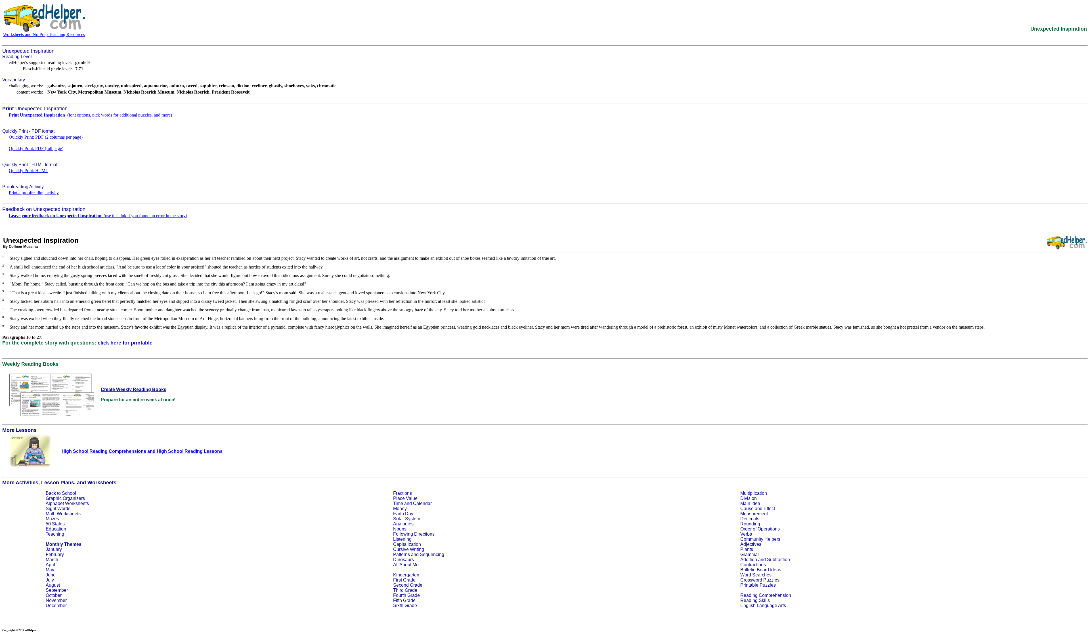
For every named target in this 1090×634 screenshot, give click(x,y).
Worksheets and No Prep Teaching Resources (44, 34)
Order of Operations (760, 529)
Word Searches (756, 574)
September (57, 590)
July (50, 580)
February (55, 554)
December (56, 605)
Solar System (406, 518)
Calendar (422, 503)
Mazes (52, 518)
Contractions (753, 564)
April (50, 564)
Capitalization (407, 544)
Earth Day (403, 513)
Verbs (746, 534)
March (52, 559)
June (51, 574)
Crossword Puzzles (759, 580)
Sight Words (58, 508)
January (54, 549)
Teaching (55, 534)
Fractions (402, 493)
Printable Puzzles (758, 585)
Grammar (749, 554)
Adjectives (750, 544)
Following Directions (414, 534)
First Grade (404, 580)
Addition (748, 559)
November (56, 600)
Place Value (405, 498)
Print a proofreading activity (34, 192)
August (53, 585)
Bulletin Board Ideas (760, 569)
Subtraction (778, 559)
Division (748, 498)
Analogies (403, 523)
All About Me (406, 564)
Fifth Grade (404, 600)
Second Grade (407, 585)
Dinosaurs (403, 559)
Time (398, 503)
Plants (746, 549)
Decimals (749, 518)
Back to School (61, 493)
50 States (55, 523)
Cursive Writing (408, 549)
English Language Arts (763, 605)
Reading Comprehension (765, 595)
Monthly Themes (63, 544)
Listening (402, 539)
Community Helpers (760, 539)
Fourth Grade (406, 595)
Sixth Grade (405, 605)
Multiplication (753, 493)
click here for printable (125, 343)
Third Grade (405, 590)
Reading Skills (755, 600)
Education (56, 529)
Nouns (399, 529)
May (50, 569)
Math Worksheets (63, 513)
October (54, 595)
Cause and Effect (757, 508)
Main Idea (750, 503)
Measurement (754, 513)
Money (400, 508)
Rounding (750, 523)
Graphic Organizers (65, 498)
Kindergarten (406, 574)
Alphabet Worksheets (67, 503)
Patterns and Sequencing (418, 554)
